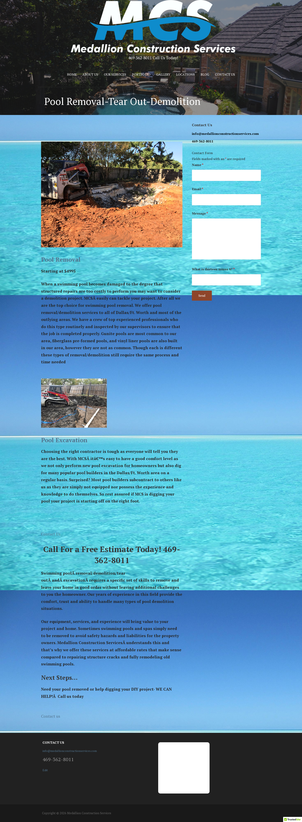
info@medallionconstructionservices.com (225, 133)
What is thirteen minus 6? (213, 269)
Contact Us (225, 74)
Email (197, 189)
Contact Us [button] (50, 534)
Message (200, 213)
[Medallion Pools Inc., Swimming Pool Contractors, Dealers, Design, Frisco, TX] (209, 768)
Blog (205, 74)
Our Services (115, 74)
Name (197, 165)
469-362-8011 (202, 141)
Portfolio (141, 74)
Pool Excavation (64, 440)
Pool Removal (61, 259)
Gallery (163, 74)
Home (72, 74)
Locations (185, 74)
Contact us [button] (50, 716)
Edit (45, 770)
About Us (90, 74)
